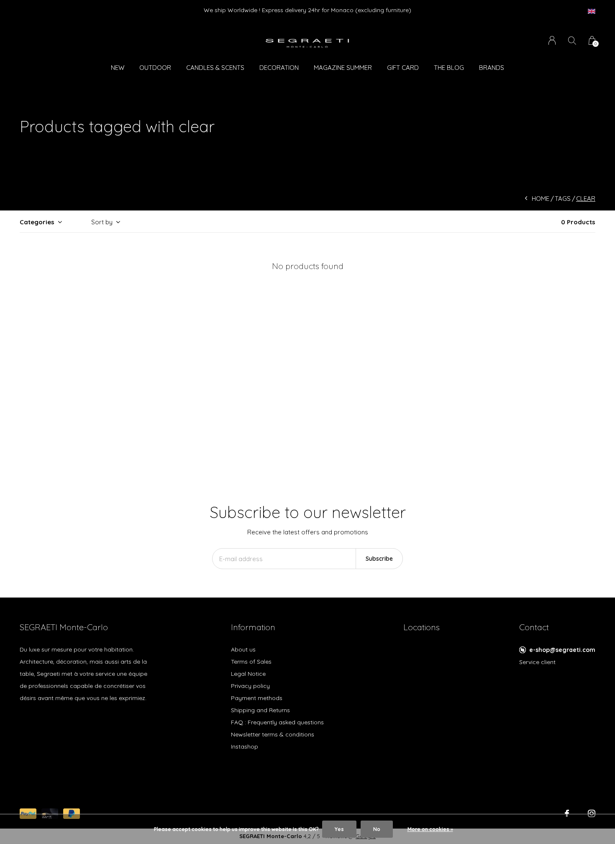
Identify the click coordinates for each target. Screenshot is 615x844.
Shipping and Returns (260, 710)
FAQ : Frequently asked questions (277, 722)
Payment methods (256, 698)
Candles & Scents (215, 68)
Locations (421, 627)
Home (540, 199)
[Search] (572, 40)
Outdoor (155, 68)
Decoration (279, 68)
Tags (563, 199)
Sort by (102, 222)
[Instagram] (591, 813)
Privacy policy (250, 686)
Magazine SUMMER (343, 68)
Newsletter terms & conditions (272, 734)
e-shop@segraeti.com (562, 650)
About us (243, 649)
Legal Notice (248, 673)
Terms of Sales (251, 661)
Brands (491, 68)
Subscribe (379, 558)
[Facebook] (567, 813)
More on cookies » (430, 829)
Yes (339, 829)
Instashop (244, 746)
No (376, 829)
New (117, 68)
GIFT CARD (403, 68)
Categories (37, 222)
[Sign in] (552, 40)
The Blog (449, 68)
